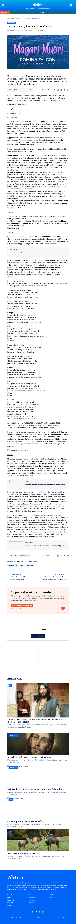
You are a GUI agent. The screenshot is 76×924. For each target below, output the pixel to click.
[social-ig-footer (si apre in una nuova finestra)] (43, 912)
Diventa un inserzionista (44, 918)
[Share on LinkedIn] (58, 90)
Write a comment (38, 636)
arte (10, 832)
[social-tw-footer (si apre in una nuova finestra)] (40, 912)
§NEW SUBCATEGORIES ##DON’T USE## (18, 18)
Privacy (65, 918)
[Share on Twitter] (61, 90)
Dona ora (3, 12)
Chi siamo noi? (23, 918)
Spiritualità (10, 903)
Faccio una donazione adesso (20, 605)
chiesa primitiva (13, 735)
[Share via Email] (64, 90)
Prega (42, 12)
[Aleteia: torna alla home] (38, 4)
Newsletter (31, 897)
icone (10, 800)
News (9, 897)
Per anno (51, 897)
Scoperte (10, 905)
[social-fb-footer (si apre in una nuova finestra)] (36, 912)
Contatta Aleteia (57, 918)
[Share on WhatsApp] (68, 90)
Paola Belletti (28, 30)
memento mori (13, 565)
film (10, 685)
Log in (44, 629)
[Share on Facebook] (54, 90)
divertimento (35, 18)
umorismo (30, 565)
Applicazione (31, 900)
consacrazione (13, 767)
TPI (31, 151)
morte (22, 565)
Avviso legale (32, 918)
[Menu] (13, 5)
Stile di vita (10, 900)
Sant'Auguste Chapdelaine (44, 8)
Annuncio (31, 903)
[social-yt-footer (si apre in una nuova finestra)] (33, 912)
